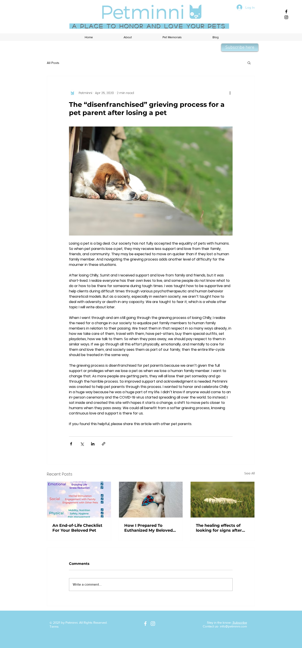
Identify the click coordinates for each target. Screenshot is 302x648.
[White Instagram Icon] (153, 624)
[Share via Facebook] (71, 444)
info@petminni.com (233, 626)
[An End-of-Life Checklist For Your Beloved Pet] (79, 500)
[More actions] (230, 93)
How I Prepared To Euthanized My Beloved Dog (148, 528)
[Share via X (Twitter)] (82, 444)
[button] (127, 37)
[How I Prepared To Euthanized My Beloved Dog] (151, 500)
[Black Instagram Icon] (286, 17)
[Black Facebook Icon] (286, 11)
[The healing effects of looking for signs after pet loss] (222, 500)
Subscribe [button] (239, 622)
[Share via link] (103, 444)
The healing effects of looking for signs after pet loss (219, 528)
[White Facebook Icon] (145, 624)
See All (249, 473)
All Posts (53, 63)
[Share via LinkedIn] (93, 444)
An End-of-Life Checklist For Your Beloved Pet (77, 528)
